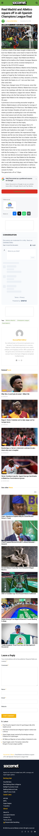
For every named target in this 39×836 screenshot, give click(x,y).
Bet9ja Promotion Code (10, 787)
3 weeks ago (5, 452)
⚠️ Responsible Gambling (11, 822)
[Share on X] (19, 213)
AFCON (5, 798)
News (4, 390)
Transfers (6, 806)
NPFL (5, 801)
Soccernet (6, 754)
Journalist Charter (9, 815)
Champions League (23, 320)
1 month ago (5, 480)
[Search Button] (37, 3)
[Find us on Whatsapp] (22, 832)
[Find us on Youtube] (35, 832)
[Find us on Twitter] (28, 832)
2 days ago (5, 396)
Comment (5, 665)
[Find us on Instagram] (31, 832)
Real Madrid (6, 323)
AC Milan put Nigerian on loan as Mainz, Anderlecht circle (19, 739)
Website (3, 706)
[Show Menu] (2, 3)
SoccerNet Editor (12, 21)
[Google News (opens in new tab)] (9, 205)
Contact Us (6, 817)
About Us (6, 812)
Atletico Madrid (10, 320)
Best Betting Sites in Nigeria (12, 784)
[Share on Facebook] (14, 213)
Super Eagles (7, 803)
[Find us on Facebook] (25, 832)
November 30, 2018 (25, 21)
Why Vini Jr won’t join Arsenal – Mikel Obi (15, 394)
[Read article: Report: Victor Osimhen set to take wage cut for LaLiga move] (19, 409)
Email (3, 698)
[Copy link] (29, 213)
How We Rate (7, 782)
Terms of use (7, 820)
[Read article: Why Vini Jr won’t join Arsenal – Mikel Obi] (19, 383)
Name (3, 689)
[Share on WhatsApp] (24, 213)
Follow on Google (19, 191)
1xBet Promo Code (9, 792)
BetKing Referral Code (10, 789)
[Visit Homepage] (19, 3)
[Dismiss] (36, 179)
